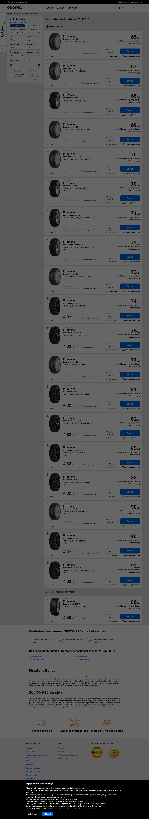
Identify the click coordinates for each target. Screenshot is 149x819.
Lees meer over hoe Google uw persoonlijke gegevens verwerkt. (72, 808)
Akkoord (47, 814)
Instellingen (32, 814)
